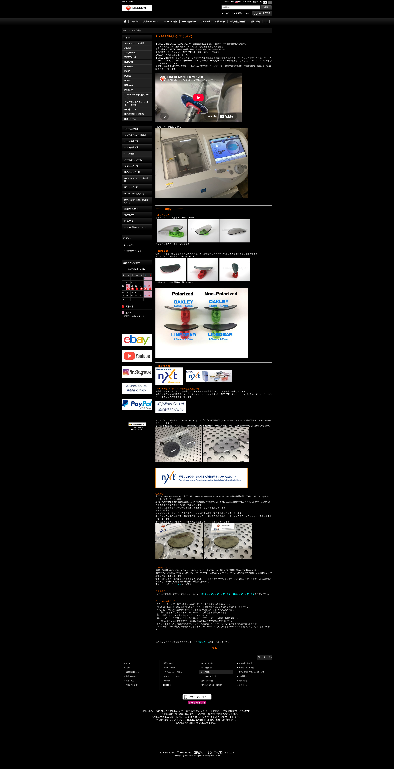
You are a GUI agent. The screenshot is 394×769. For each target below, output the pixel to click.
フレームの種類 (131, 129)
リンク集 (166, 681)
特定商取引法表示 (245, 663)
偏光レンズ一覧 (131, 166)
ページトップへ (266, 657)
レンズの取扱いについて (135, 227)
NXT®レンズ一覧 (132, 172)
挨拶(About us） (132, 209)
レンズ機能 (129, 153)
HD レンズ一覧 (131, 187)
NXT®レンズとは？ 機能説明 (136, 179)
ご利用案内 (243, 676)
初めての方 (129, 215)
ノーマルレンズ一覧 (133, 160)
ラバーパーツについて (134, 194)
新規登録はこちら (242, 13)
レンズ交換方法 (131, 147)
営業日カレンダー (132, 685)
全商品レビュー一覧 (246, 668)
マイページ (243, 685)
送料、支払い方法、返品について (136, 201)
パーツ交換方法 (131, 141)
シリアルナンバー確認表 (135, 135)
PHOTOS (128, 221)
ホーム (128, 663)
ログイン (227, 13)
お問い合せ (243, 681)
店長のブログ (168, 663)
